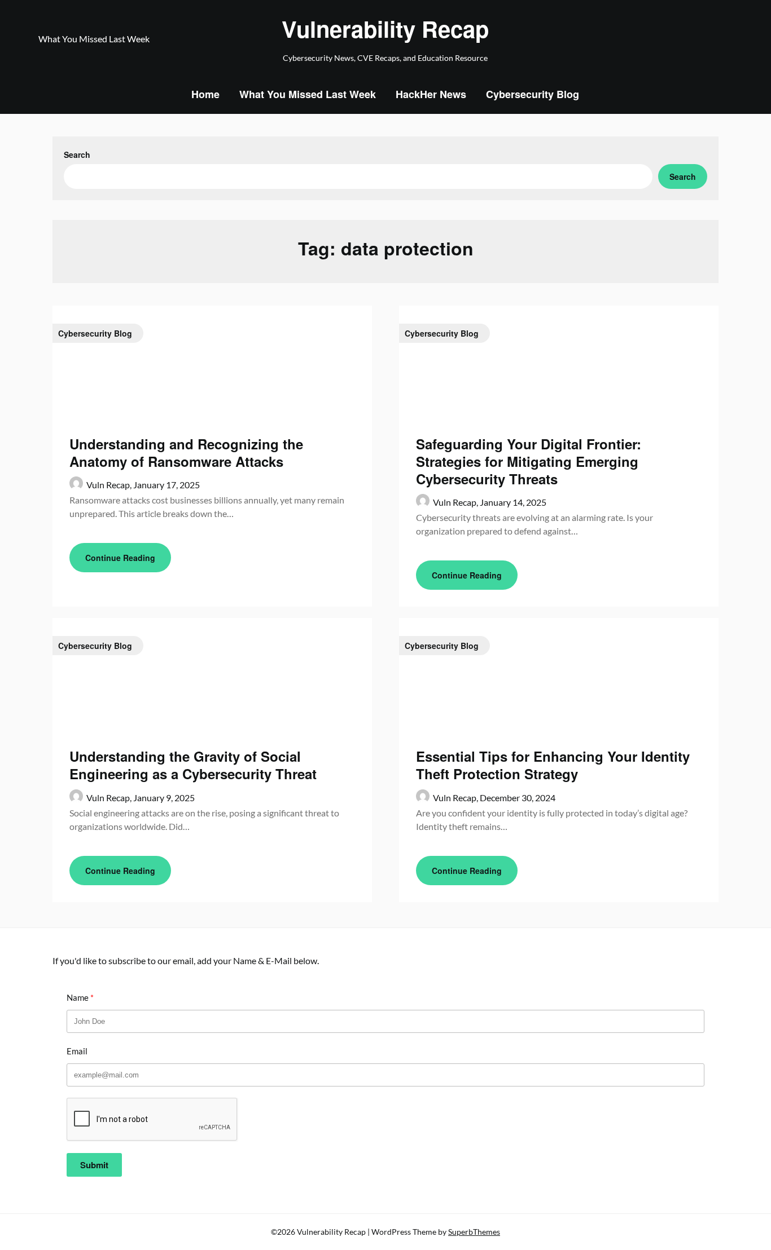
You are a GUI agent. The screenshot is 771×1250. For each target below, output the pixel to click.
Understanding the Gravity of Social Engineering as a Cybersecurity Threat (193, 765)
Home (205, 94)
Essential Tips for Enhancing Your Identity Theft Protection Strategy (553, 765)
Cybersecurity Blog (532, 94)
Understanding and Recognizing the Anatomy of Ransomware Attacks (186, 452)
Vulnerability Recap (385, 28)
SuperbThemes (474, 1231)
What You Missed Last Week (307, 94)
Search (77, 154)
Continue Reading (120, 557)
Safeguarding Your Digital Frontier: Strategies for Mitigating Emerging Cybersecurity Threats (528, 461)
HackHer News (431, 94)
